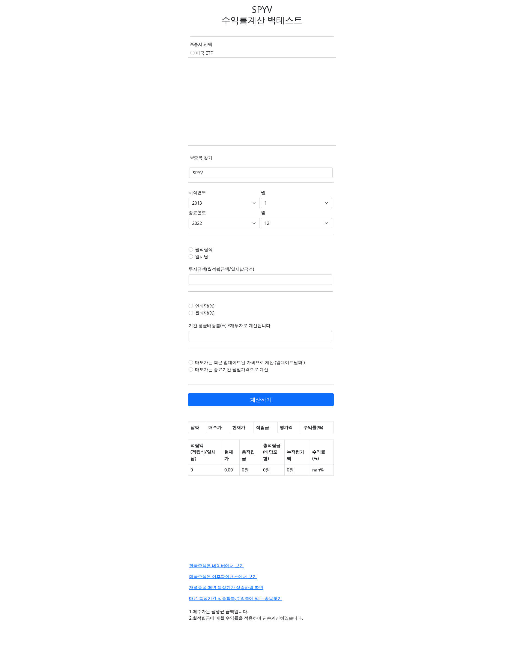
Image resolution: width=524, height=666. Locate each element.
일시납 (201, 256)
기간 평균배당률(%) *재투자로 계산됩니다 (229, 325)
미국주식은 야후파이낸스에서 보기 (223, 577)
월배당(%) (205, 313)
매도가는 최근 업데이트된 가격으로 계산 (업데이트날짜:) (250, 362)
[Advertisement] (262, 102)
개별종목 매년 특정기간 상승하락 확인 (226, 587)
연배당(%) (205, 306)
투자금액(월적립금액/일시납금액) (221, 269)
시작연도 (197, 192)
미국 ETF (204, 53)
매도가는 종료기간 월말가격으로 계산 (231, 369)
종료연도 (197, 213)
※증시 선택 (201, 44)
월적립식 (204, 249)
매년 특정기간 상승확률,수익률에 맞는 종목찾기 (235, 598)
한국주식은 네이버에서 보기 (216, 566)
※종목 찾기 (201, 158)
